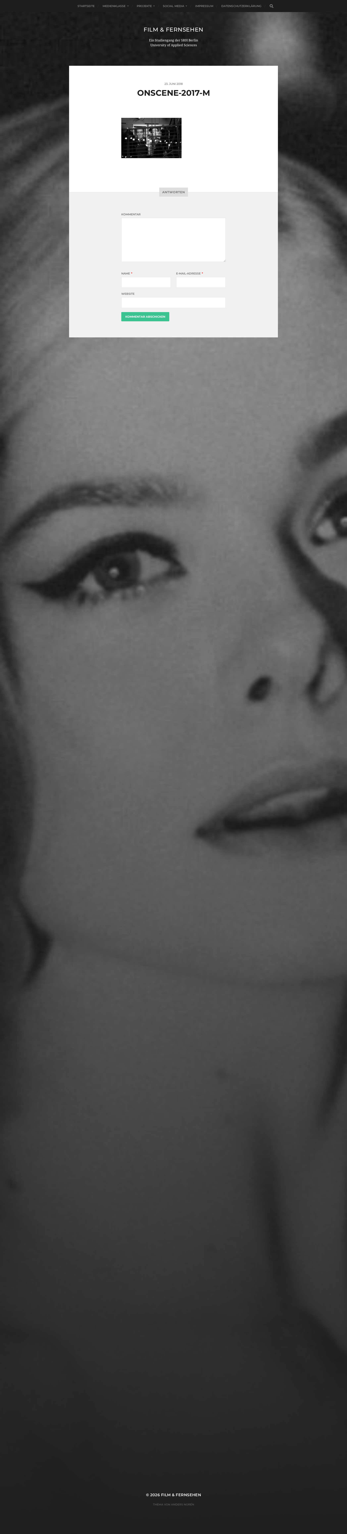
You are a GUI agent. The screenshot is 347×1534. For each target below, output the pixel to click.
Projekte (144, 6)
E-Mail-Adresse (189, 273)
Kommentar (131, 214)
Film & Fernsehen (173, 29)
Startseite (86, 6)
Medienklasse (114, 6)
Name (126, 273)
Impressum (204, 6)
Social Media (173, 6)
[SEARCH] (271, 6)
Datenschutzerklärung (241, 6)
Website (128, 294)
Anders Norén (182, 1504)
